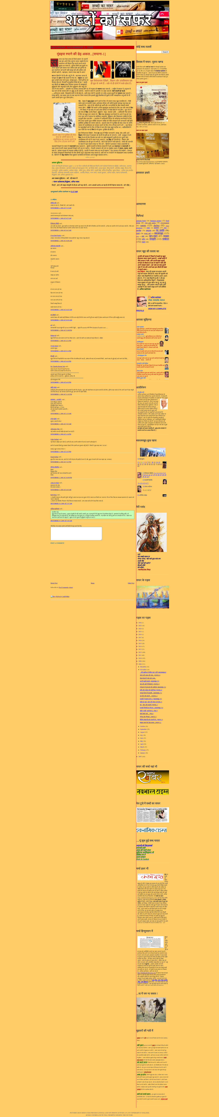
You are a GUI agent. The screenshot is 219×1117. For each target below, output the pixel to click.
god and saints (150, 223)
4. (143, 483)
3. (141, 483)
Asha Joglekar (55, 483)
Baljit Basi (54, 495)
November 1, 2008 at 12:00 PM (61, 330)
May (141, 741)
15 (140, 464)
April (142, 744)
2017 (140, 637)
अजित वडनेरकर (55, 509)
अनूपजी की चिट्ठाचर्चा (144, 845)
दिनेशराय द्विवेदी (55, 223)
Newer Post (54, 583)
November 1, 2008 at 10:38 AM (61, 320)
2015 (140, 643)
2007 (140, 756)
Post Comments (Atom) (66, 587)
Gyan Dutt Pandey (56, 235)
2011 (140, 655)
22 (154, 464)
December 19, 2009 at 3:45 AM (61, 521)
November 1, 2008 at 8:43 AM (61, 230)
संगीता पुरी (54, 203)
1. (138, 483)
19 (147, 464)
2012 (140, 652)
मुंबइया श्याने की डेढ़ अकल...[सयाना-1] (81, 54)
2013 (140, 649)
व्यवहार (166, 236)
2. (140, 483)
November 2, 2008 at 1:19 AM (61, 413)
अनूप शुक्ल (54, 419)
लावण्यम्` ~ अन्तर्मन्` (56, 399)
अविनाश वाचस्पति (55, 246)
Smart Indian (54, 457)
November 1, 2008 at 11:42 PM (61, 394)
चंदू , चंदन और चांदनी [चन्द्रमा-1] (149, 705)
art (51, 325)
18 (145, 464)
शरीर (143, 239)
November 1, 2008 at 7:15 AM (61, 208)
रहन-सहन (153, 236)
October (142, 726)
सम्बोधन (165, 238)
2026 (140, 623)
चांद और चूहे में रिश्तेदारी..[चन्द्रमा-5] (150, 684)
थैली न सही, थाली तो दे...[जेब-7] (149, 711)
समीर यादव (54, 387)
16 (158, 475)
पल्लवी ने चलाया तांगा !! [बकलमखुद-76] (151, 699)
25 (161, 464)
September (143, 729)
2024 (140, 629)
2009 (140, 661)
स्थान (143, 242)
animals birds (141, 220)
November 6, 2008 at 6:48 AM (61, 490)
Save (137, 123)
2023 (140, 631)
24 (159, 464)
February (143, 750)
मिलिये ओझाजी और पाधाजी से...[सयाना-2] (151, 720)
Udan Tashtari (55, 439)
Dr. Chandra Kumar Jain (58, 366)
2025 (140, 626)
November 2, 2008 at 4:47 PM (61, 452)
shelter (156, 225)
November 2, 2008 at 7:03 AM (61, 424)
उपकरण (156, 228)
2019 (140, 634)
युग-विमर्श (53, 315)
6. (146, 483)
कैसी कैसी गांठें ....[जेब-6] (147, 714)
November (143, 670)
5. (144, 483)
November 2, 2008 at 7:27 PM (61, 462)
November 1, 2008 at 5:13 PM (61, 351)
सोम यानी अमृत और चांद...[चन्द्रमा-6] (150, 675)
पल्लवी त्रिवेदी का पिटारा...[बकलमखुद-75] (151, 708)
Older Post (131, 583)
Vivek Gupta (54, 346)
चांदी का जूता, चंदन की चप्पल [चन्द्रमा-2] (151, 702)
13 (159, 462)
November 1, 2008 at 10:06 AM (61, 241)
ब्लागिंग (137, 236)
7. (147, 483)
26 (138, 466)
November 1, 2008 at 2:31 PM (61, 341)
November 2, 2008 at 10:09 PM (61, 477)
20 (149, 464)
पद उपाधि (160, 230)
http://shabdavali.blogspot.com (147, 973)
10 (152, 462)
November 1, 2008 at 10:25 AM (61, 310)
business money (156, 220)
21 (152, 464)
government (165, 223)
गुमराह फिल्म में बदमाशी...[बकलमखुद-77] (151, 693)
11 (155, 462)
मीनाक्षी (52, 356)
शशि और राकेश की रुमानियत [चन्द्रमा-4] (151, 690)
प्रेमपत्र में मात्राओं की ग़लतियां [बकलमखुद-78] (153, 687)
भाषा (143, 236)
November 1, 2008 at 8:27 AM (61, 218)
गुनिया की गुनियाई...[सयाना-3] (148, 717)
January (142, 753)
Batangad (53, 335)
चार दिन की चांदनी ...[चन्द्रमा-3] (149, 696)
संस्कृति (152, 238)
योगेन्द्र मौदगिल (55, 467)
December (143, 667)
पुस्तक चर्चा (147, 233)
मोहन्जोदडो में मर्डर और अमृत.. (148, 678)
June (141, 738)
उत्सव (148, 228)
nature (143, 225)
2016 (140, 640)
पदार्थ (138, 233)
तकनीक (138, 230)
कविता (165, 228)
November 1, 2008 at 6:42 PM (61, 361)
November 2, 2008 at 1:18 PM (61, 434)
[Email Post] (78, 192)
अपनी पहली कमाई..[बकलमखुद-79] (149, 681)
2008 (140, 664)
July (141, 735)
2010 (140, 658)
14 (138, 464)
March (142, 747)
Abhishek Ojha (55, 429)
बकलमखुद (158, 233)
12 (157, 462)
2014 (140, 646)
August (142, 732)
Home (92, 583)
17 (143, 464)
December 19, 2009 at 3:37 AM (61, 503)
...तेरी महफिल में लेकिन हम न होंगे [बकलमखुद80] (153, 672)
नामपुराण (148, 230)
